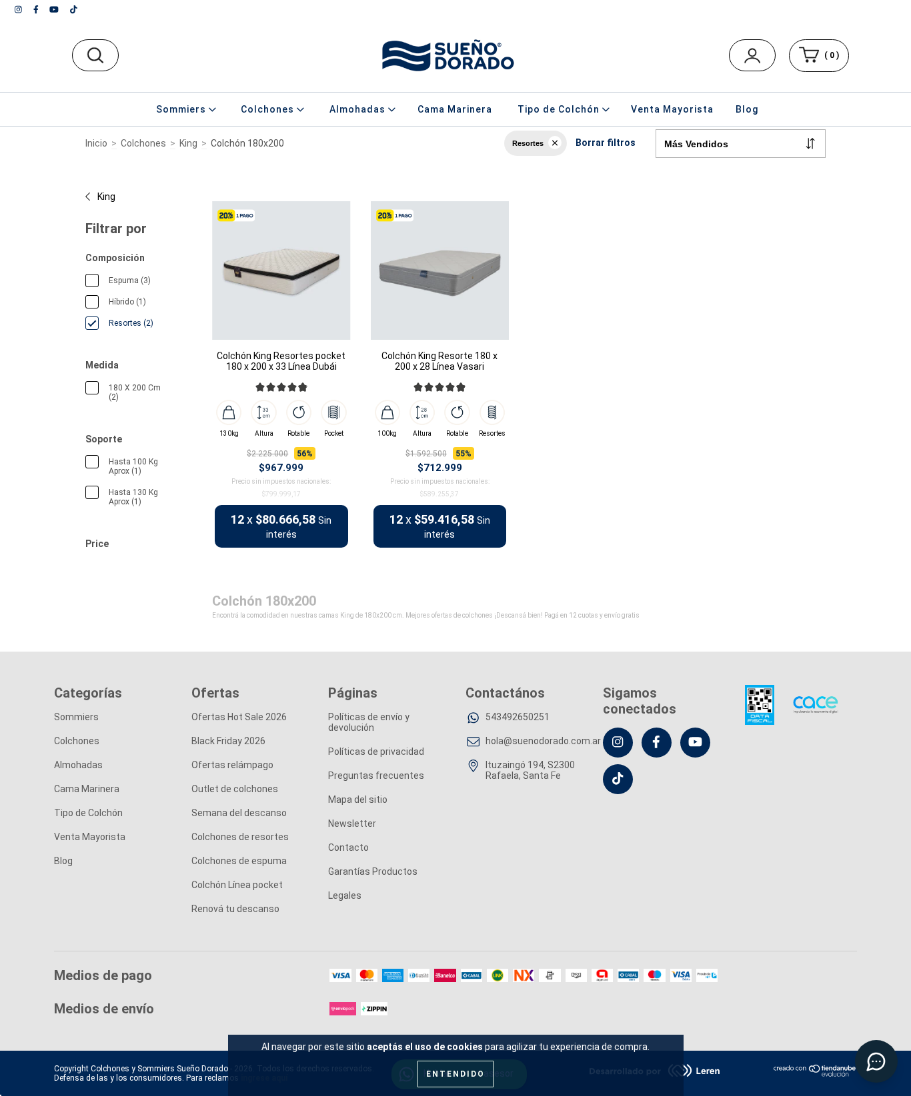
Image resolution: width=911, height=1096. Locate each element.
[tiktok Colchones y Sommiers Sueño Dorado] (73, 9)
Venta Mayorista (672, 109)
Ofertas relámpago (232, 765)
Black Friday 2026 (228, 741)
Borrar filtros (606, 142)
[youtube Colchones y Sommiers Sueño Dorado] (55, 9)
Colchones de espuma (239, 860)
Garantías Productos (372, 871)
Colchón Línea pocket (237, 884)
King (188, 143)
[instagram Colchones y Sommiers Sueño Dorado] (19, 9)
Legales (344, 895)
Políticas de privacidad (376, 751)
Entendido (455, 1074)
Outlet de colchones (234, 789)
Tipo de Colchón (88, 813)
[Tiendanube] (815, 1074)
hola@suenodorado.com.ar (543, 741)
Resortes (528, 143)
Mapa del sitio (357, 799)
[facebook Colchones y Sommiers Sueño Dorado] (37, 9)
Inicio (96, 143)
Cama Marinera (454, 109)
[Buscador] (95, 55)
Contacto (348, 847)
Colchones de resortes (240, 836)
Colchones (143, 143)
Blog (747, 109)
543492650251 (518, 717)
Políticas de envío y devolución (368, 722)
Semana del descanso (239, 813)
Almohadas (78, 765)
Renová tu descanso (235, 908)
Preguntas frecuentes (376, 775)
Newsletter (352, 823)
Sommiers (76, 717)
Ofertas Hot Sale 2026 (239, 717)
